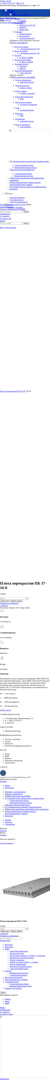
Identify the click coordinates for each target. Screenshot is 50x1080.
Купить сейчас (16, 601)
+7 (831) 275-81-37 (7, 3)
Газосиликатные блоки (19, 801)
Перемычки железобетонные (22, 958)
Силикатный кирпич (18, 975)
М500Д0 (22, 21)
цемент (8, 999)
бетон (7, 1001)
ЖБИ (7, 18)
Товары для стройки (13, 988)
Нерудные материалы (14, 977)
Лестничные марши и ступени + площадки (27, 956)
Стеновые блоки (12, 982)
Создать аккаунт (6, 843)
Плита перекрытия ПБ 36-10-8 (13, 205)
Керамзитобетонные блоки (21, 803)
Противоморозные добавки (16, 980)
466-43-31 (20, 3)
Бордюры (9, 945)
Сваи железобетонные (19, 969)
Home (2, 18)
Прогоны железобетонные (21, 966)
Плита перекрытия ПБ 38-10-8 (13, 391)
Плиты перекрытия (18, 18)
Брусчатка (9, 947)
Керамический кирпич (19, 973)
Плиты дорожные (17, 960)
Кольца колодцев (17, 953)
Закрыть (3, 781)
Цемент (27, 15)
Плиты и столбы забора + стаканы (24, 962)
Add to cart (5, 601)
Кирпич (8, 971)
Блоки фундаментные (19, 951)
